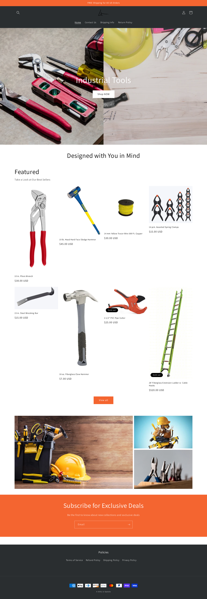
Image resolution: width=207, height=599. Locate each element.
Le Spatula (107, 592)
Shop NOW (104, 94)
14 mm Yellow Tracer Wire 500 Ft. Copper (123, 233)
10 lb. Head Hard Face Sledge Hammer (77, 239)
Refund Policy (93, 560)
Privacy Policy (129, 560)
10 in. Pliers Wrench (24, 276)
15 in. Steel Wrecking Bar (26, 313)
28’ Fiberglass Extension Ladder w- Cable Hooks (168, 384)
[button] (18, 12)
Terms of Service (74, 560)
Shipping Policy (111, 560)
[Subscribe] (128, 524)
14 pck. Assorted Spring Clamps (164, 227)
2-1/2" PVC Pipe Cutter (114, 318)
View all (103, 400)
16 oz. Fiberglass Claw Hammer (74, 374)
